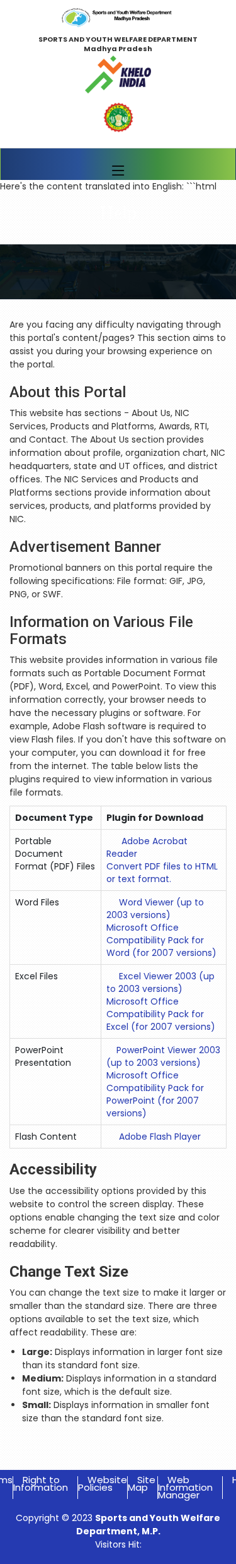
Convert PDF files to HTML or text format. (162, 872)
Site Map (141, 1483)
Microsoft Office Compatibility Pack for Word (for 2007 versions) (161, 940)
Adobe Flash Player (160, 1136)
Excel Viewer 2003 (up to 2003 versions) (160, 982)
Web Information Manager (185, 1487)
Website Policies (102, 1483)
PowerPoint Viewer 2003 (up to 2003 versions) (163, 1056)
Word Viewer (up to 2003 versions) (155, 908)
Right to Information (40, 1483)
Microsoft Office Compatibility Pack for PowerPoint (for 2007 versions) (155, 1094)
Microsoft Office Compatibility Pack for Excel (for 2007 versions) (160, 1014)
